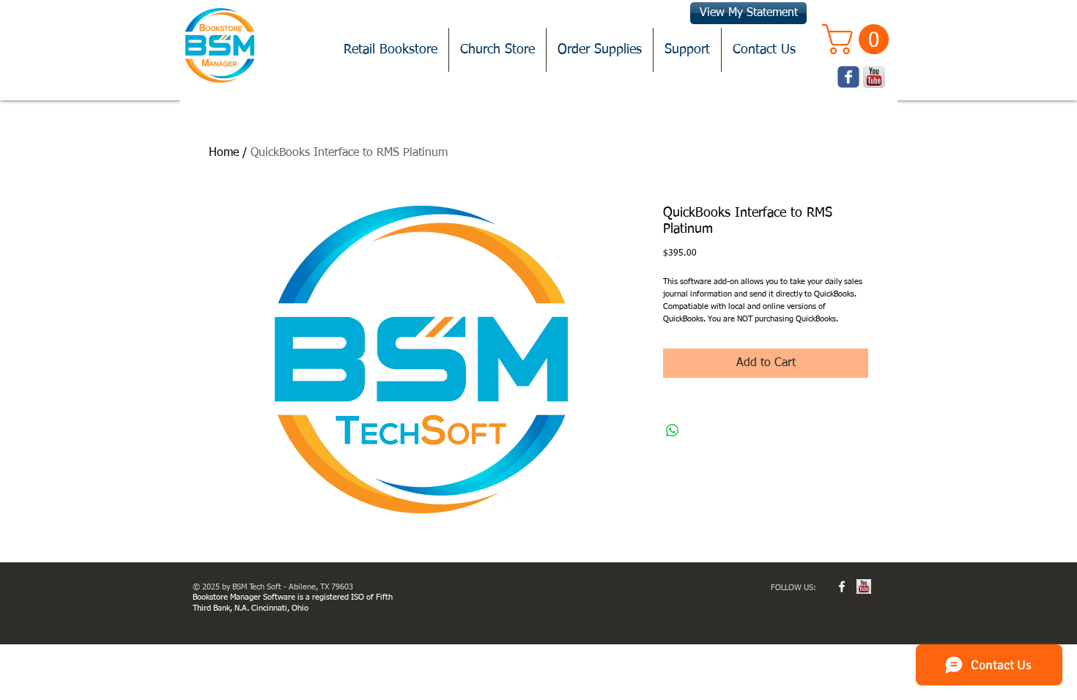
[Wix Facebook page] (848, 77)
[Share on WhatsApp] (672, 430)
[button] (859, 39)
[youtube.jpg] (863, 586)
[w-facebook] (841, 586)
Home (224, 153)
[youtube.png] (874, 77)
